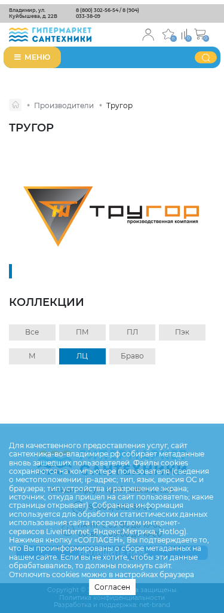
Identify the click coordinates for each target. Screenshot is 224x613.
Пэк (182, 331)
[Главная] (15, 105)
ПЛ (132, 331)
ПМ (82, 331)
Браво (132, 355)
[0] (184, 33)
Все (32, 331)
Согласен (112, 587)
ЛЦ (82, 355)
